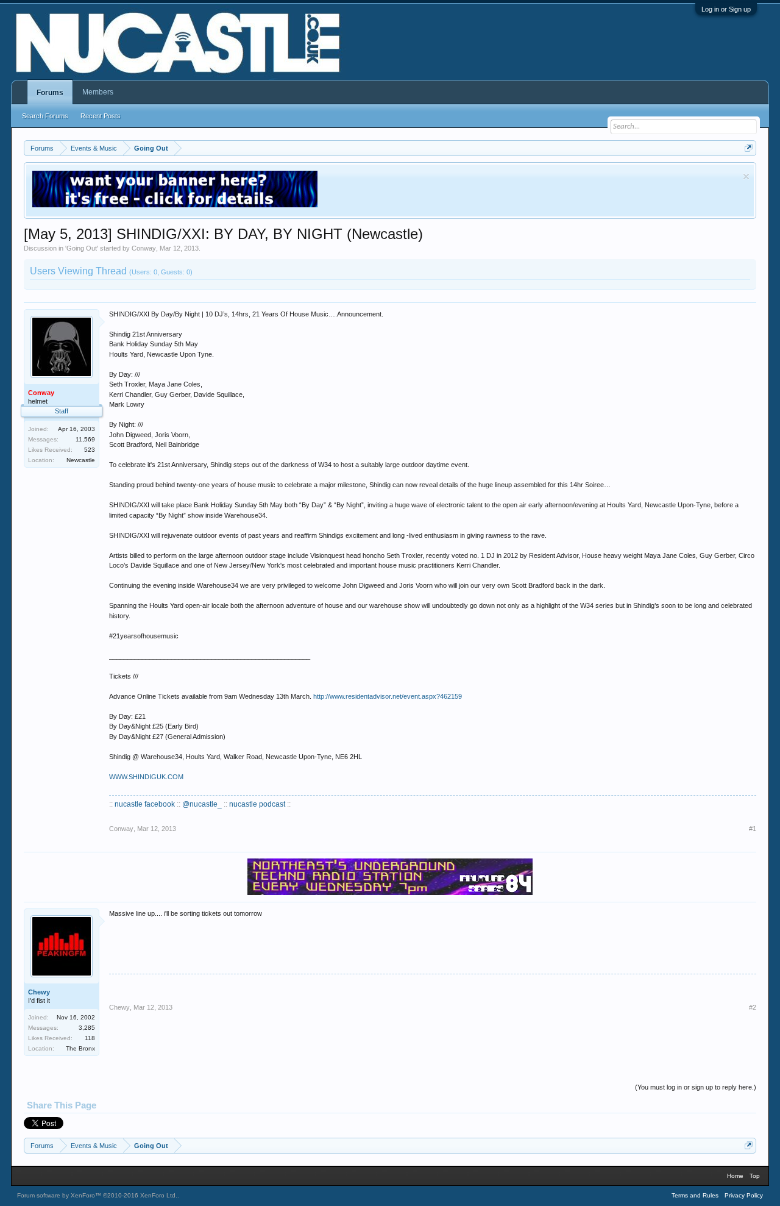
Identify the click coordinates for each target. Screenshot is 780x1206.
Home (735, 1175)
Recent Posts (100, 116)
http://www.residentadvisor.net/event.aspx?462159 (387, 696)
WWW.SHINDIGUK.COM (146, 776)
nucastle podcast (257, 804)
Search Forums (45, 116)
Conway (144, 248)
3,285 (87, 1027)
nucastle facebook (145, 804)
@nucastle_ (202, 804)
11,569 (85, 439)
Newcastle (80, 460)
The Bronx (80, 1048)
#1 (752, 828)
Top (755, 1175)
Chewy (39, 992)
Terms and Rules (695, 1195)
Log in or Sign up (726, 9)
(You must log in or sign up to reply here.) (695, 1087)
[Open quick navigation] (749, 148)
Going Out (81, 248)
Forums (50, 92)
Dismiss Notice (746, 176)
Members (97, 92)
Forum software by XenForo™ (97, 1195)
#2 (752, 1007)
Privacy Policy (744, 1195)
